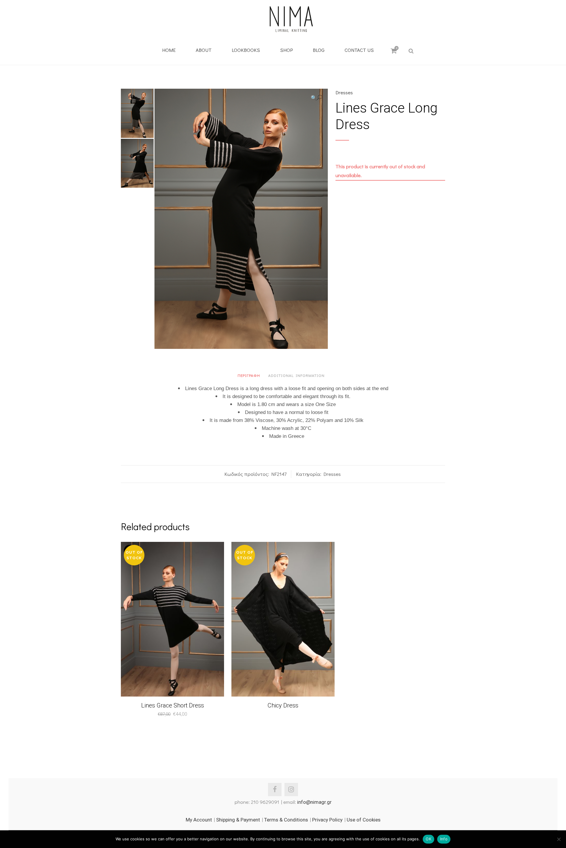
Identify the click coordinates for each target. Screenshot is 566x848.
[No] (559, 839)
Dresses (344, 92)
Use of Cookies (364, 820)
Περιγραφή (249, 375)
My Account (199, 820)
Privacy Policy (327, 820)
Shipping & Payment (238, 820)
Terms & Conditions (286, 820)
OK (428, 839)
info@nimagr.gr (314, 802)
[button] (316, 98)
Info (443, 839)
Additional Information (296, 375)
